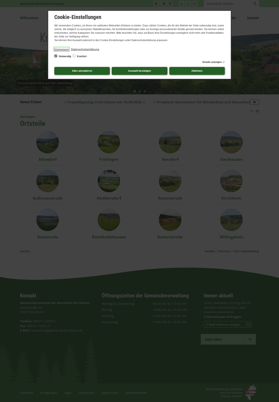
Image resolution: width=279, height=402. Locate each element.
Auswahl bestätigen (139, 70)
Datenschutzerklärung (85, 49)
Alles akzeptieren (82, 70)
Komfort (81, 56)
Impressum (61, 49)
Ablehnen (196, 70)
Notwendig (65, 56)
